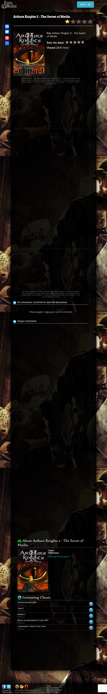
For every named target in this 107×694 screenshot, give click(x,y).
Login (39, 311)
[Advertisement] (60, 107)
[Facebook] (7, 26)
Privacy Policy (53, 688)
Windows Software (54, 690)
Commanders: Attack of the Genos (31, 626)
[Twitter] (7, 31)
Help (49, 686)
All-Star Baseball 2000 (26, 602)
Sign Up (49, 311)
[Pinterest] (7, 38)
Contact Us (6, 690)
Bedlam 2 (21, 614)
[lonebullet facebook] (4, 688)
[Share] (7, 43)
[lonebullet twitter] (9, 688)
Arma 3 (20, 608)
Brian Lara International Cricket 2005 (32, 620)
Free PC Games (53, 692)
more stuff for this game (58, 556)
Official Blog (7, 692)
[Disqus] (50, 356)
